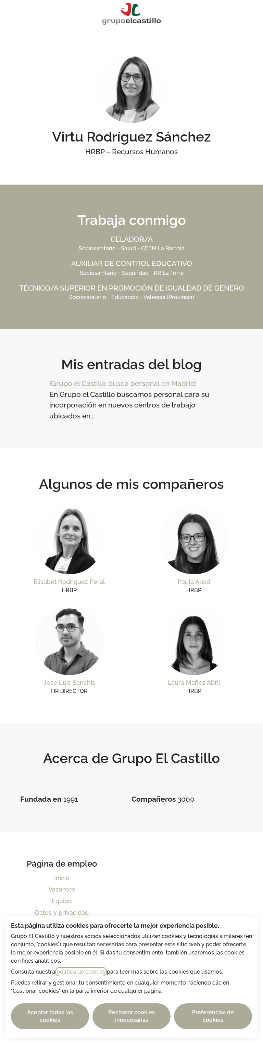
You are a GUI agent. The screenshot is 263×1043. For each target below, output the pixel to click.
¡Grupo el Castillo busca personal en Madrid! (123, 383)
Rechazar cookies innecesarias (131, 1016)
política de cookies (81, 971)
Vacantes (61, 889)
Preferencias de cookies (213, 1016)
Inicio (62, 878)
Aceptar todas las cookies (50, 1016)
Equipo (62, 901)
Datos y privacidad (62, 912)
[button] (249, 13)
